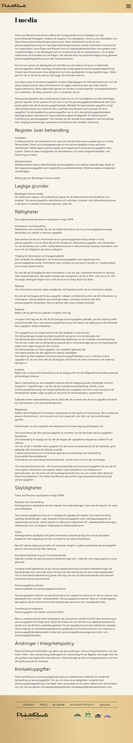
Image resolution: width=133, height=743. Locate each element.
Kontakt (29, 704)
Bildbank (59, 704)
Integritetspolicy (82, 704)
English (105, 704)
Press (43, 704)
